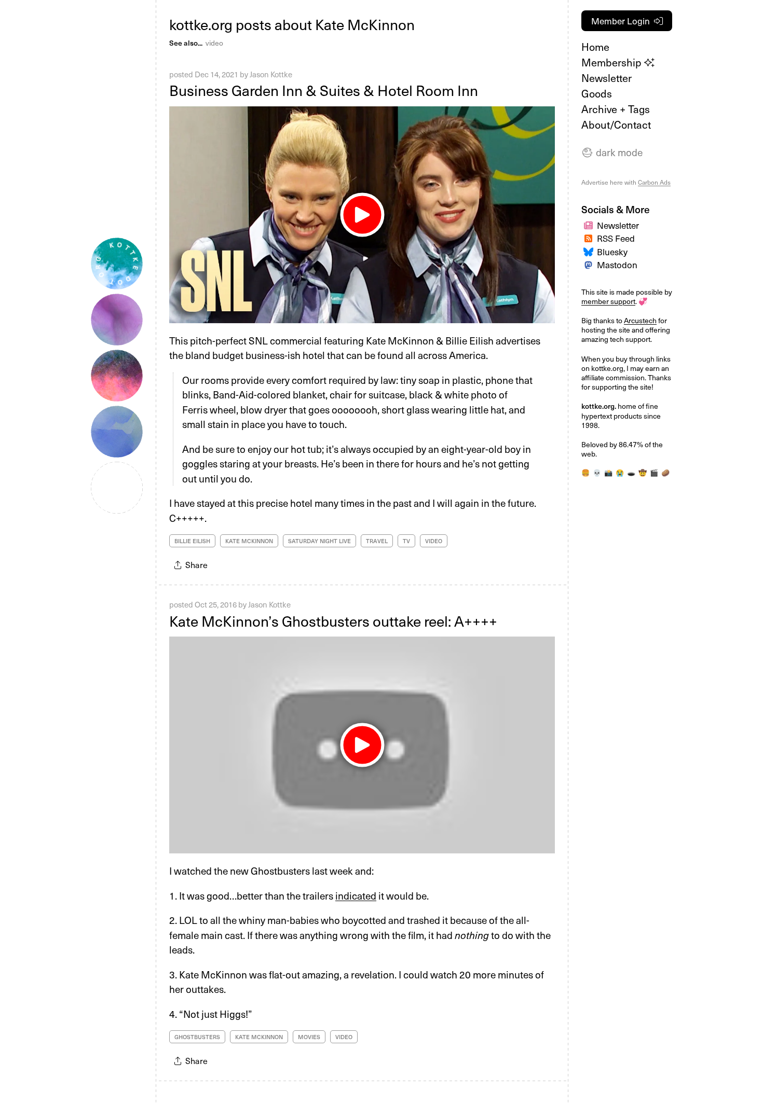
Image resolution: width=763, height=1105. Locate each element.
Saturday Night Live (319, 541)
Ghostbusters (197, 1037)
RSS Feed (616, 238)
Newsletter (606, 78)
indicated (355, 895)
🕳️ (631, 472)
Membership (612, 62)
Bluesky (612, 251)
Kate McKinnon (249, 541)
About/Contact (616, 124)
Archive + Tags (615, 109)
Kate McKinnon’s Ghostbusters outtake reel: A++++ (333, 621)
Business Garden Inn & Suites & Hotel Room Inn (323, 90)
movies (309, 1037)
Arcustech (640, 320)
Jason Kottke (271, 74)
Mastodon (617, 264)
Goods (596, 93)
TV (406, 541)
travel (377, 541)
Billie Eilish (192, 541)
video (214, 43)
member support (608, 301)
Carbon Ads (654, 182)
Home (595, 46)
